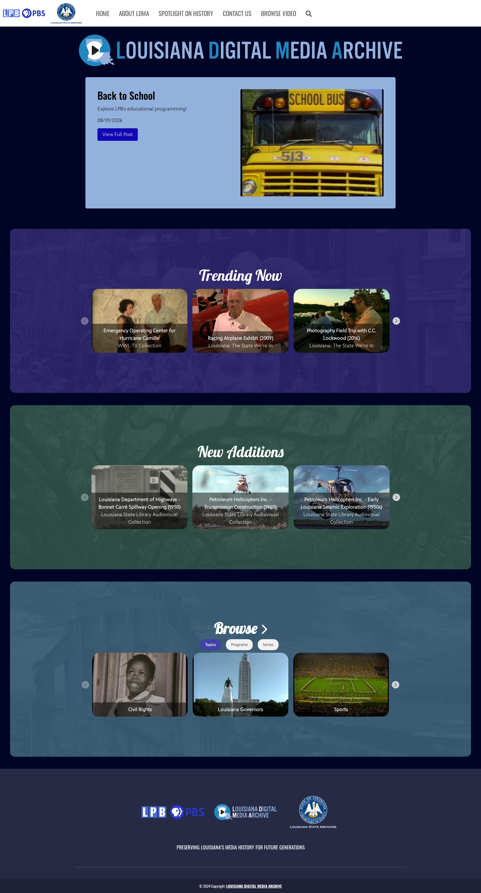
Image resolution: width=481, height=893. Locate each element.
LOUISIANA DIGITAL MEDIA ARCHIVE (254, 886)
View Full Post (117, 134)
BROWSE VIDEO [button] (278, 13)
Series (268, 644)
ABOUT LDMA (134, 13)
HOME (102, 13)
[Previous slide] (84, 321)
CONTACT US (237, 13)
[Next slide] (396, 321)
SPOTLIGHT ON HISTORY (186, 13)
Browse (237, 628)
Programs (239, 644)
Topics (210, 644)
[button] (309, 13)
